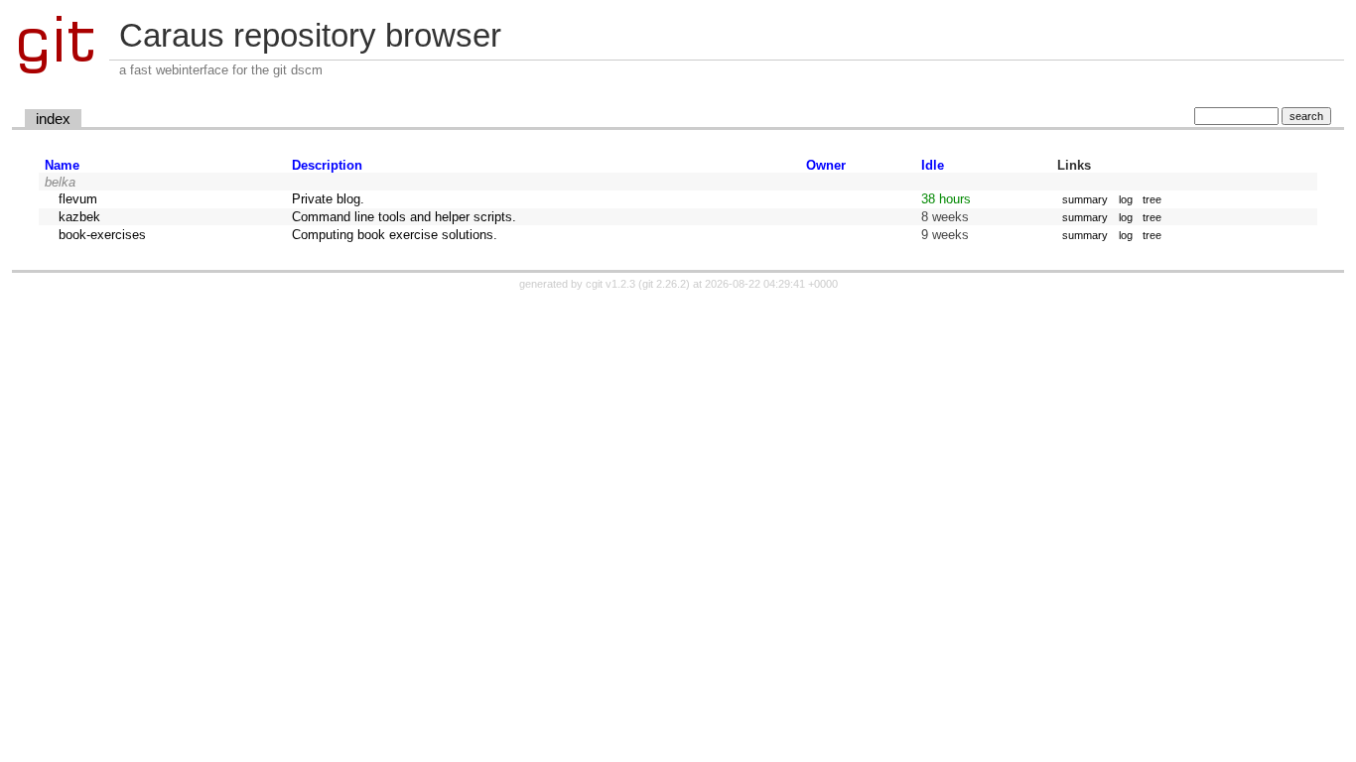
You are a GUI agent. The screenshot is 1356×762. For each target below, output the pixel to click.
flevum (78, 198)
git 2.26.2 (664, 284)
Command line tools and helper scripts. (404, 216)
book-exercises (102, 234)
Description (327, 165)
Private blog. (328, 198)
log (1126, 199)
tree (1152, 199)
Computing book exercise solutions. (394, 234)
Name (62, 165)
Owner (826, 165)
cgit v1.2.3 (610, 284)
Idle (932, 165)
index (53, 119)
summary (1085, 199)
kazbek (79, 216)
